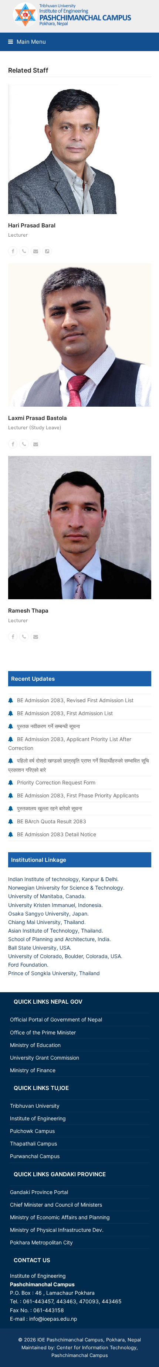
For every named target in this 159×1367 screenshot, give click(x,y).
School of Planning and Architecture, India (58, 939)
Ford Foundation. (28, 964)
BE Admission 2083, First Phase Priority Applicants (78, 795)
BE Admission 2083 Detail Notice (56, 834)
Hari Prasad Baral (31, 225)
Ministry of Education (35, 1045)
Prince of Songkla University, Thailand (54, 973)
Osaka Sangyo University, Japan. (48, 913)
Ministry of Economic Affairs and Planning (60, 1217)
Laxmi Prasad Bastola (37, 417)
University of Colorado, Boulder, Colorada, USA (64, 956)
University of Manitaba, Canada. (47, 896)
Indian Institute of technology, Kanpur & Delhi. (63, 879)
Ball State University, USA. (39, 947)
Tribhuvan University (35, 1106)
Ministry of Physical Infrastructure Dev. (57, 1230)
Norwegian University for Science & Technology (65, 887)
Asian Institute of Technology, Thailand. (55, 930)
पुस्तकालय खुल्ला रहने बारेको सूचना (49, 808)
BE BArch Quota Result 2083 (51, 821)
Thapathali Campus (33, 1143)
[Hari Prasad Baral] (63, 148)
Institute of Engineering (38, 1118)
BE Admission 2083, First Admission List (65, 713)
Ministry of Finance (32, 1070)
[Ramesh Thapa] (79, 527)
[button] (27, 41)
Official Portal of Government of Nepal (56, 1019)
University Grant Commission (44, 1057)
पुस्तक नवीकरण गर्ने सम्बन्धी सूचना (48, 726)
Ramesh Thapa (28, 610)
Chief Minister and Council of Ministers (56, 1204)
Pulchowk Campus (32, 1131)
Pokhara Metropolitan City (41, 1242)
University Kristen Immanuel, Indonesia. (55, 905)
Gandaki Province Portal (39, 1192)
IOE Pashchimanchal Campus (69, 1340)
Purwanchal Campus (35, 1156)
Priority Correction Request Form (56, 782)
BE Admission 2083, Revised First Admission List (75, 700)
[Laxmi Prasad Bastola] (79, 334)
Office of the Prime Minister (43, 1032)
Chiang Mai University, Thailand (46, 922)
